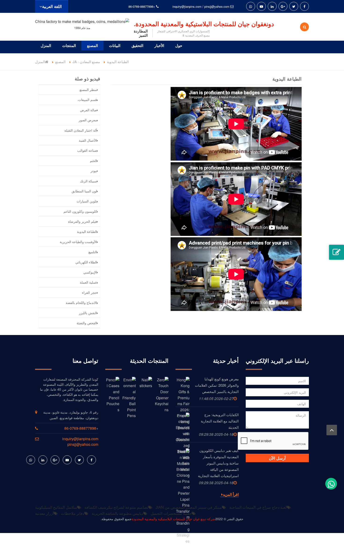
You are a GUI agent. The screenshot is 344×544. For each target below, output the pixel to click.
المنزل (46, 45)
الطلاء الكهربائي (86, 262)
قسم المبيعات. (87, 99)
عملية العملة (88, 282)
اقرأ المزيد (231, 494)
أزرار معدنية (44, 513)
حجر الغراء (89, 292)
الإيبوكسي (90, 272)
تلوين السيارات (87, 201)
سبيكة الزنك (88, 181)
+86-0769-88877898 (141, 6)
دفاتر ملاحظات (72, 513)
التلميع (92, 251)
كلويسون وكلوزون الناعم (80, 211)
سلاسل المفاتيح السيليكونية (56, 507)
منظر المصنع (88, 89)
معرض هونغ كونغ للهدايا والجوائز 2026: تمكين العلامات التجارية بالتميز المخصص (217, 385)
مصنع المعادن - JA (86, 61)
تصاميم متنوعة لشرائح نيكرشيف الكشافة (116, 507)
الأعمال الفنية (88, 140)
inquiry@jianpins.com (186, 6)
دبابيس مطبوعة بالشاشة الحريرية (117, 513)
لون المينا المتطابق (84, 191)
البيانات (114, 45)
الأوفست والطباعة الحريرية (78, 241)
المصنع (92, 45)
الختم (93, 160)
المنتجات (69, 45)
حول (178, 45)
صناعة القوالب (87, 150)
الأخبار (159, 45)
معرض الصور (88, 120)
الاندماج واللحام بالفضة (81, 302)
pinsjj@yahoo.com (216, 6)
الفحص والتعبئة (87, 323)
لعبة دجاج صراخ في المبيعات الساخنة (258, 507)
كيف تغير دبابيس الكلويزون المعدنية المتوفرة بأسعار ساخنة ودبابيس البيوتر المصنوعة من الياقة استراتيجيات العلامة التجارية (218, 463)
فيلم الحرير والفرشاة (82, 221)
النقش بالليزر (88, 312)
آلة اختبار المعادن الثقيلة (80, 130)
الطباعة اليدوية (87, 231)
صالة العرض (88, 110)
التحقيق (137, 45)
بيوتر (94, 170)
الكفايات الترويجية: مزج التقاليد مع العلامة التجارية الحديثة (220, 421)
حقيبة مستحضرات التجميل (171, 513)
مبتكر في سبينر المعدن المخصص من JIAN (189, 507)
